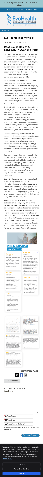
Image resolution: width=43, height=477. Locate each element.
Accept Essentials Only (21, 469)
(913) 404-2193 (32, 9)
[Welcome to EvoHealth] (21, 25)
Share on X (17, 375)
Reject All (21, 464)
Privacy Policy (7, 459)
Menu (6, 30)
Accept (21, 473)
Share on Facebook (21, 375)
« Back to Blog (12, 381)
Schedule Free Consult (15, 9)
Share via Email (26, 375)
